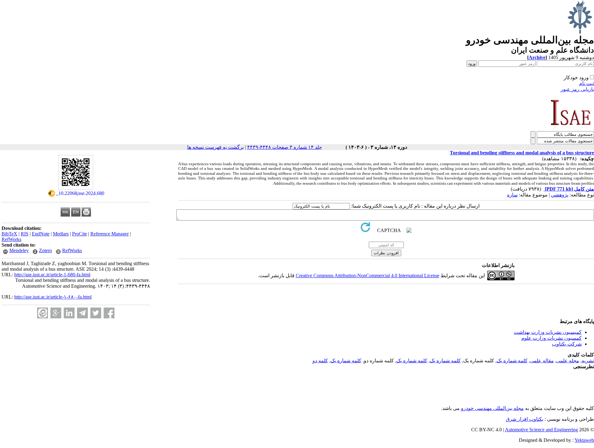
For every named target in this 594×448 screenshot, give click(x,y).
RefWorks (11, 239)
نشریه (588, 360)
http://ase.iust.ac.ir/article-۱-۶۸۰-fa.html (53, 296)
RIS (24, 233)
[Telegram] (82, 313)
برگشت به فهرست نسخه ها (215, 147)
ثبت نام (586, 83)
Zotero (45, 250)
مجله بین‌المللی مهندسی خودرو (492, 408)
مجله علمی (567, 360)
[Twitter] (95, 313)
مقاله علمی (542, 360)
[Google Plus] (55, 313)
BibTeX (9, 233)
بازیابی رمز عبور (577, 89)
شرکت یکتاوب (567, 344)
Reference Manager (109, 233)
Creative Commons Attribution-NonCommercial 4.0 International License (367, 275)
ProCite (79, 233)
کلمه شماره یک (512, 360)
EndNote (41, 233)
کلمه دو (320, 360)
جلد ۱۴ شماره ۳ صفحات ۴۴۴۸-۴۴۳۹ (284, 147)
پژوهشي (559, 194)
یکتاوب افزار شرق (524, 419)
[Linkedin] (69, 313)
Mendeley (19, 250)
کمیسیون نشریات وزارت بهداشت (548, 332)
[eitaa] (42, 313)
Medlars (61, 233)
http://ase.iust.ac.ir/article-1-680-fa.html (52, 274)
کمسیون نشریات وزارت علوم (551, 338)
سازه (512, 194)
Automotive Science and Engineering (541, 429)
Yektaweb (584, 440)
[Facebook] (109, 313)
